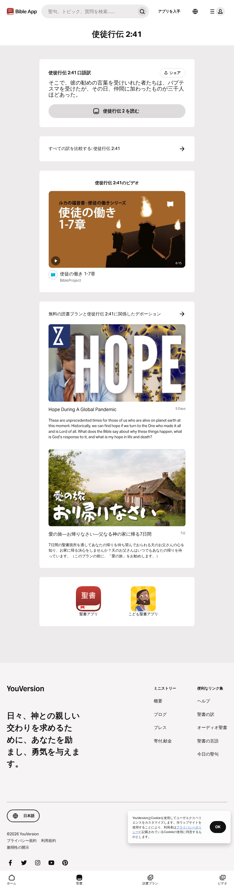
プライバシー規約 (22, 840)
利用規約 (48, 840)
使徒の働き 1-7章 (83, 274)
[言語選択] (195, 11)
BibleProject (70, 280)
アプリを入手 (169, 11)
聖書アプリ (88, 614)
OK (218, 826)
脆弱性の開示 (18, 847)
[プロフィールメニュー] (216, 11)
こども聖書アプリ (143, 614)
